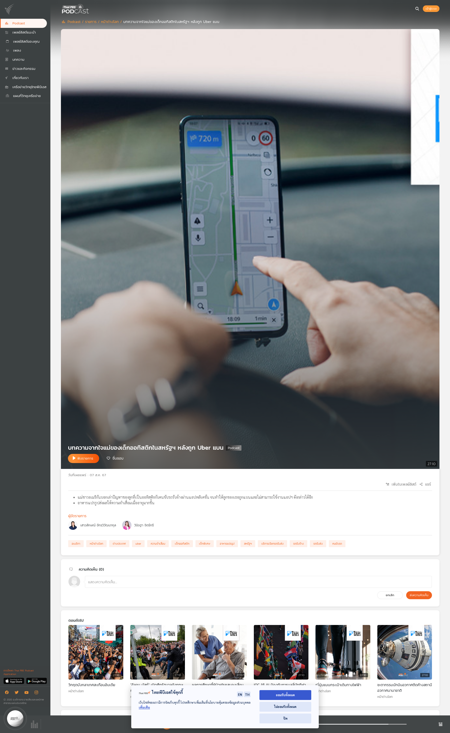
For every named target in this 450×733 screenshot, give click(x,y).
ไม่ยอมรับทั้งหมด (285, 707)
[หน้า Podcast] (90, 8)
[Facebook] (8, 693)
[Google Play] (36, 680)
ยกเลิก (390, 595)
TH (247, 694)
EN (240, 694)
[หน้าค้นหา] (417, 8)
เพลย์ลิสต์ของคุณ (26, 41)
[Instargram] (37, 693)
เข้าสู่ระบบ (431, 9)
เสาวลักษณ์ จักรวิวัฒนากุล (98, 525)
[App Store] (14, 680)
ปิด (285, 718)
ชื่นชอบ (118, 458)
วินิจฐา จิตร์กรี (144, 525)
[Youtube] (27, 693)
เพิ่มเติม (144, 707)
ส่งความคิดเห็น (419, 595)
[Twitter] (17, 693)
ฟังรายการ (85, 458)
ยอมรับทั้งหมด (285, 695)
